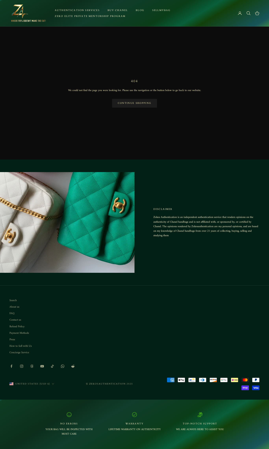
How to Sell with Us (20, 346)
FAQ (11, 313)
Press (12, 339)
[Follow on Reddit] (73, 366)
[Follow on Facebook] (11, 366)
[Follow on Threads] (32, 366)
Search (13, 300)
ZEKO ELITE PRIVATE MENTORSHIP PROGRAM (90, 16)
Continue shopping (134, 103)
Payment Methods (19, 333)
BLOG (140, 10)
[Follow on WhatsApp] (63, 366)
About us (14, 306)
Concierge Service (19, 352)
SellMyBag (161, 10)
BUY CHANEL (118, 10)
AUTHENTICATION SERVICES (77, 10)
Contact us (15, 319)
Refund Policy (16, 326)
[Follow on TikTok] (52, 366)
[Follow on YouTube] (42, 366)
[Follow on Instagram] (22, 366)
